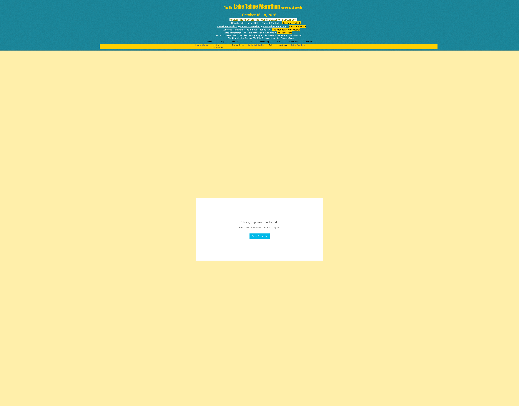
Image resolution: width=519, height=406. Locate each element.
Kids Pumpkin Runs (285, 38)
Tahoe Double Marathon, (226, 35)
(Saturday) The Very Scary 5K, (251, 35)
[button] (249, 41)
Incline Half (252, 22)
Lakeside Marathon (227, 26)
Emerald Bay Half (270, 22)
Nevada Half (237, 22)
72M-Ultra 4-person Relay (264, 38)
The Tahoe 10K (295, 35)
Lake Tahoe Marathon (274, 26)
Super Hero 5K (281, 35)
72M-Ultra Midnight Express (240, 38)
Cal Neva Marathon (250, 26)
